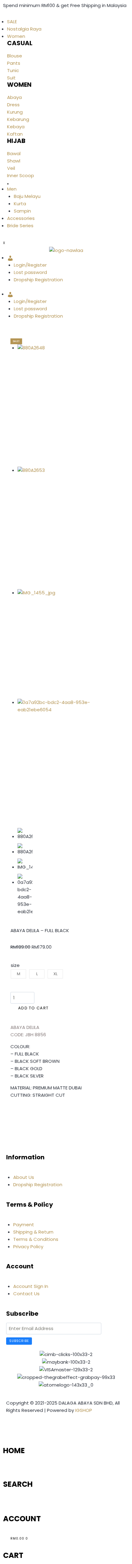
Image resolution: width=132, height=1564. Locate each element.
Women (16, 36)
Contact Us (26, 1293)
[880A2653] (58, 528)
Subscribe (19, 1341)
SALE (12, 21)
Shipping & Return (33, 1232)
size (15, 965)
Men (12, 189)
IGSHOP (83, 1410)
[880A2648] (58, 405)
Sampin (22, 211)
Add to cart (33, 1008)
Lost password (30, 272)
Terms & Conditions (35, 1239)
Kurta (20, 203)
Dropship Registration (38, 279)
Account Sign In (30, 1286)
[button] (12, 1113)
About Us (23, 1177)
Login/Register (30, 265)
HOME (14, 1451)
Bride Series (20, 225)
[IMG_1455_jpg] (58, 644)
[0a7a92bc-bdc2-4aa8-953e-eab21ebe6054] (58, 760)
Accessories (21, 218)
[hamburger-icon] (3, 16)
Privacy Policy (28, 1246)
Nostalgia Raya (24, 29)
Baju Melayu (27, 196)
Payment (23, 1224)
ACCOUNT (22, 1519)
